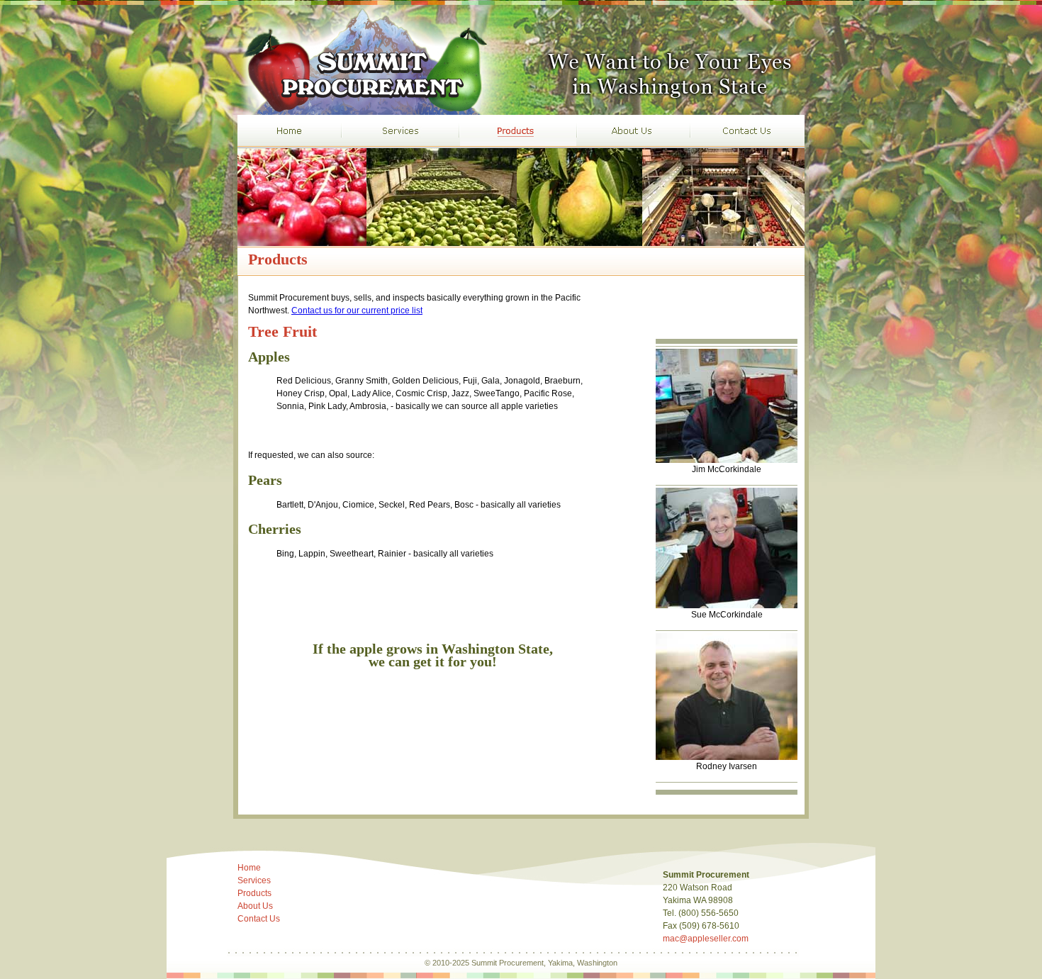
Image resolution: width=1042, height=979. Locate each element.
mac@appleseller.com (706, 939)
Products (254, 893)
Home (249, 868)
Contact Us (258, 919)
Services (254, 880)
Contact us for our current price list (356, 310)
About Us (255, 906)
